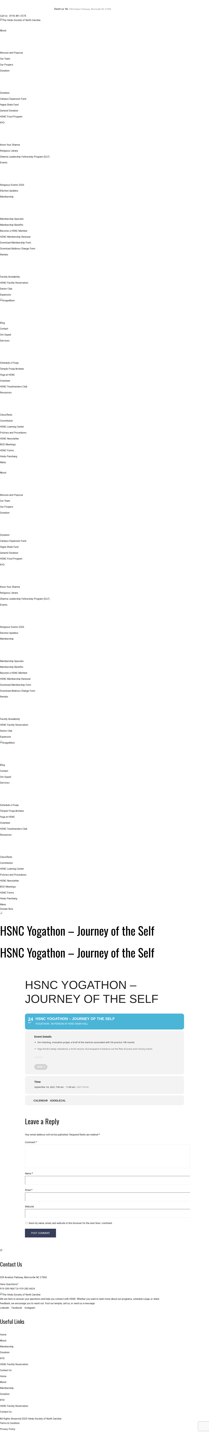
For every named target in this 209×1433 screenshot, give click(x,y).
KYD (2, 1358)
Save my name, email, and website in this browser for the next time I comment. (70, 1223)
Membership (7, 1346)
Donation (4, 1352)
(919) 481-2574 (17, 15)
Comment (31, 1142)
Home (3, 1334)
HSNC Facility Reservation (14, 1364)
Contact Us (6, 1370)
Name (29, 1173)
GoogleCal (58, 1100)
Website (29, 1206)
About (3, 1340)
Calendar (41, 1100)
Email (28, 1190)
